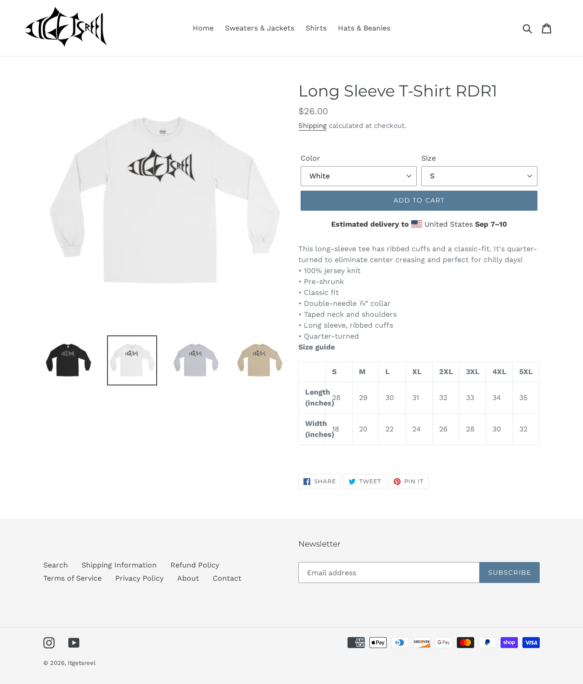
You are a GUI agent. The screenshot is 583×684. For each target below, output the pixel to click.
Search (55, 565)
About (188, 578)
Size (428, 158)
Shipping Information (119, 565)
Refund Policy (194, 565)
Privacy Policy (139, 578)
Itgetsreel (82, 662)
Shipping (312, 126)
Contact (227, 578)
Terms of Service (72, 578)
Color (310, 158)
